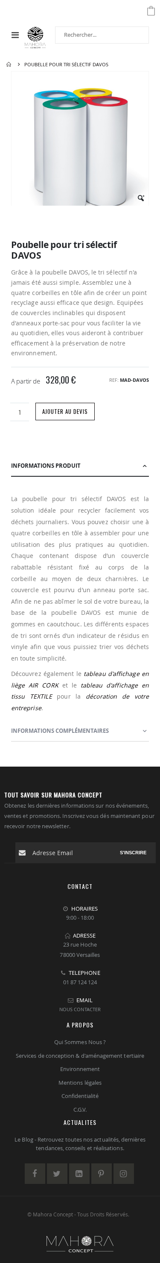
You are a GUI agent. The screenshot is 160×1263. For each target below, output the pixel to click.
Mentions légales (80, 1082)
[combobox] (102, 35)
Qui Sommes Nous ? (80, 1042)
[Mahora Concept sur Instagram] (123, 1173)
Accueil (9, 64)
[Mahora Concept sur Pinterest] (101, 1173)
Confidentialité (80, 1096)
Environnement (80, 1069)
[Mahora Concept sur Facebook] (35, 1173)
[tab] (80, 466)
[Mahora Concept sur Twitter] (57, 1173)
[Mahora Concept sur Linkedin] (79, 1173)
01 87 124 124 (80, 982)
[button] (141, 201)
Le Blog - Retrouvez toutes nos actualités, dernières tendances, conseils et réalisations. (80, 1144)
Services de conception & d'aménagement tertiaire (80, 1055)
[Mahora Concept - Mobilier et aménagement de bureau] (35, 34)
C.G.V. (80, 1109)
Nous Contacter (80, 1009)
